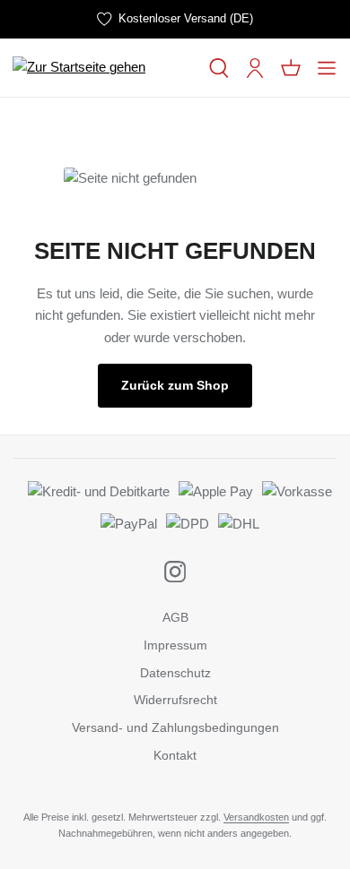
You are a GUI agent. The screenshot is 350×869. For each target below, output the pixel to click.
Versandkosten (256, 817)
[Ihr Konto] (255, 68)
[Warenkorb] (291, 68)
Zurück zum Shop (175, 385)
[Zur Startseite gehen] (103, 67)
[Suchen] (219, 68)
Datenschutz (175, 673)
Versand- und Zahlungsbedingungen (175, 727)
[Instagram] (175, 571)
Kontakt (175, 755)
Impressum (175, 645)
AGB (175, 617)
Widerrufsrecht (175, 700)
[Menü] (327, 68)
